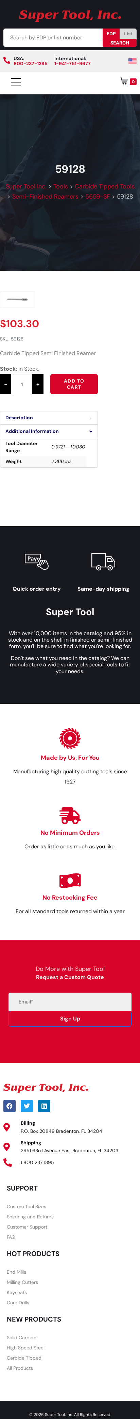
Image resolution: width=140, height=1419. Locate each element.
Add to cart (74, 384)
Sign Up (70, 1018)
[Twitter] (27, 1106)
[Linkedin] (44, 1106)
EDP (111, 34)
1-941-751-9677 (72, 63)
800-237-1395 (31, 63)
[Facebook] (9, 1106)
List (128, 34)
